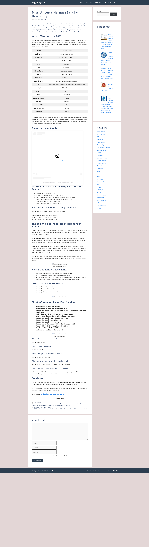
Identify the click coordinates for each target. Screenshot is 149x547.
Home (81, 2)
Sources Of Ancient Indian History (42, 407)
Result (99, 192)
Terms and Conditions (114, 471)
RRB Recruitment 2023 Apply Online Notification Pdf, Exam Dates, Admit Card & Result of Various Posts (60, 409)
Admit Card (100, 139)
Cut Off (99, 153)
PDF (98, 184)
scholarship (100, 197)
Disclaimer (103, 471)
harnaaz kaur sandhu (39, 404)
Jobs (98, 171)
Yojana (99, 208)
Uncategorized (101, 205)
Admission (100, 137)
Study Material (101, 200)
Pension (99, 187)
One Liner (100, 179)
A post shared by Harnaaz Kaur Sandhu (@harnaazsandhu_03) (57, 182)
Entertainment (37, 402)
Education (100, 155)
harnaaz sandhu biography (60, 404)
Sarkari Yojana (101, 195)
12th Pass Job (101, 134)
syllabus (99, 203)
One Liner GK (101, 182)
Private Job (98, 2)
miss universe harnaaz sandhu (62, 405)
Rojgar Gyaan (38, 2)
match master (101, 174)
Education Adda (102, 158)
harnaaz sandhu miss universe (75, 404)
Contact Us (96, 471)
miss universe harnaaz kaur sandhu (45, 405)
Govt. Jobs (89, 2)
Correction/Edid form (103, 147)
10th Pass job (107, 2)
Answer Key (100, 145)
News (98, 176)
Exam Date (100, 166)
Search (99, 11)
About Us (89, 471)
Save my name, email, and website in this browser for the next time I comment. (57, 456)
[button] (115, 2)
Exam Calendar (101, 163)
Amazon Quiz (101, 142)
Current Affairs (101, 150)
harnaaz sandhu (49, 404)
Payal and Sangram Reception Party (52, 394)
